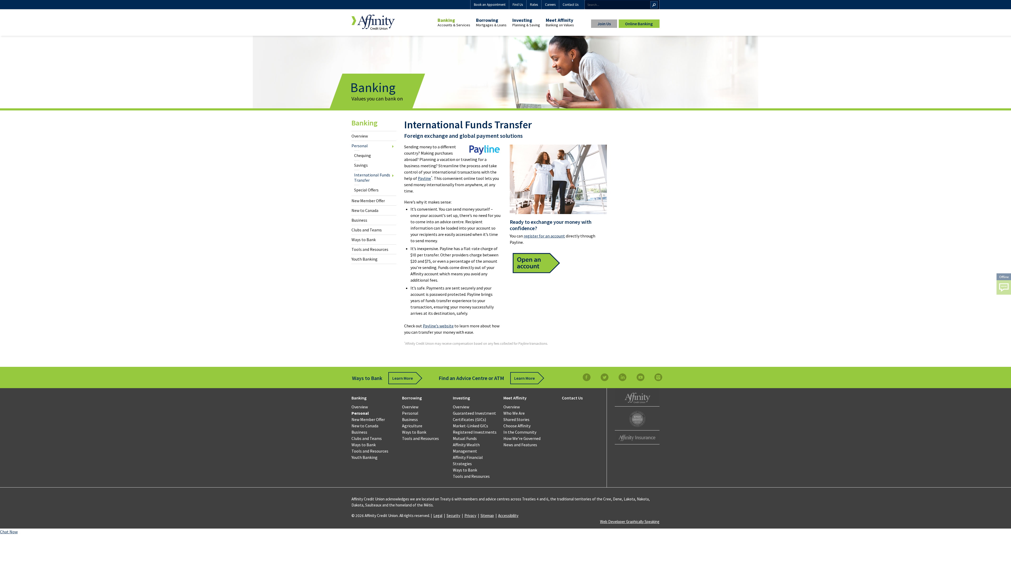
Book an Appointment (490, 4)
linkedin (622, 377)
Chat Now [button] (9, 531)
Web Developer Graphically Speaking (630, 521)
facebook (586, 377)
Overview (359, 136)
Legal (437, 515)
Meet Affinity (559, 20)
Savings (361, 165)
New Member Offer (368, 200)
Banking (446, 20)
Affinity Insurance (637, 438)
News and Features (520, 444)
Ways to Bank (363, 239)
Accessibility (508, 515)
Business (359, 220)
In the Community (519, 432)
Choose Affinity (517, 425)
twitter (604, 377)
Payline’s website (438, 325)
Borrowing (487, 20)
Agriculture (412, 425)
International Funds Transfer (372, 177)
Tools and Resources (369, 249)
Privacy (470, 515)
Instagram (658, 377)
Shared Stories (516, 419)
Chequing (362, 155)
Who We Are (514, 413)
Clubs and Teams (366, 229)
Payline (424, 178)
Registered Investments (475, 432)
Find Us (518, 4)
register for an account (544, 236)
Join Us (604, 23)
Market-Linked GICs (470, 425)
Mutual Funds (465, 438)
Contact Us (570, 4)
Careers (550, 4)
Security (453, 515)
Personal (359, 145)
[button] (1004, 284)
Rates (534, 4)
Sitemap (487, 515)
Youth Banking (364, 259)
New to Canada (364, 210)
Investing (522, 20)
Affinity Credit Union (637, 397)
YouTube (640, 377)
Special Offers (366, 189)
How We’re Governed (522, 438)
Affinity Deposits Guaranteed (637, 419)
